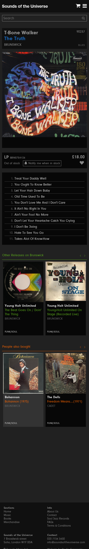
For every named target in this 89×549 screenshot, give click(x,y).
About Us (52, 511)
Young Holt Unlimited (20, 306)
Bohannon (12, 397)
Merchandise (12, 522)
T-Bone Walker (21, 33)
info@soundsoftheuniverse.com (66, 542)
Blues (81, 45)
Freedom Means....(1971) (64, 401)
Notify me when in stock (43, 163)
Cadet (51, 406)
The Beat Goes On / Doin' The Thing (23, 312)
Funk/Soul (11, 331)
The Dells (53, 397)
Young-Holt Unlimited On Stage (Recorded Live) (64, 312)
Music (7, 515)
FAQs (50, 522)
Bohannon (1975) (17, 401)
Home (7, 511)
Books (7, 518)
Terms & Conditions (59, 525)
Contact (52, 515)
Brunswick (13, 45)
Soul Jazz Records (58, 518)
